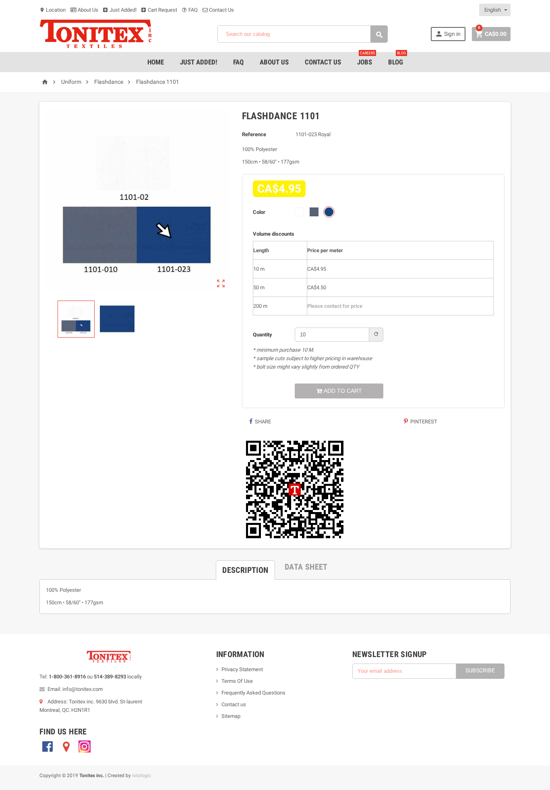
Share (262, 422)
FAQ (192, 10)
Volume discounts (273, 234)
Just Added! (122, 10)
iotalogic (141, 775)
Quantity (262, 335)
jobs (366, 59)
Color (259, 212)
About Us (87, 10)
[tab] (245, 566)
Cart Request (162, 10)
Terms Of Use (237, 681)
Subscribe (480, 670)
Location (52, 10)
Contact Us (221, 10)
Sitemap (230, 716)
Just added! (198, 62)
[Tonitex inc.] (95, 34)
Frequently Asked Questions (253, 693)
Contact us (233, 704)
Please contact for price (334, 306)
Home (155, 62)
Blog (397, 59)
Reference (254, 134)
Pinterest (423, 422)
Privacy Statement (242, 669)
